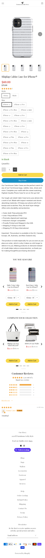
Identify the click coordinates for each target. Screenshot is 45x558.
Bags (22, 462)
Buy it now (22, 180)
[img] (7, 407)
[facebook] (20, 445)
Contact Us (22, 508)
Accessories (22, 471)
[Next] (40, 34)
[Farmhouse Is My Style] (22, 3)
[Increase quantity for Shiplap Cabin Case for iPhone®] (15, 169)
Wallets (22, 467)
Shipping (22, 504)
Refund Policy (22, 500)
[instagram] (24, 445)
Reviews (23, 484)
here (30, 441)
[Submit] (35, 535)
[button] (7, 88)
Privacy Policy (22, 517)
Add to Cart (22, 175)
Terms (22, 513)
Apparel (22, 479)
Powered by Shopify (22, 553)
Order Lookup (22, 496)
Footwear (22, 475)
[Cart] (42, 3)
